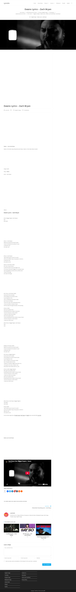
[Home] (29, 17)
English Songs (45, 12)
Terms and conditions (26, 577)
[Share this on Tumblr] (17, 491)
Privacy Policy (24, 579)
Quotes (6, 586)
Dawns (38, 13)
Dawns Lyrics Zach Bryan (51, 13)
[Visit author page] (6, 514)
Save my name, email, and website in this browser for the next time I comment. (21, 561)
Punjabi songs (17, 415)
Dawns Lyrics (42, 13)
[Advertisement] (63, 73)
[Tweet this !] (10, 491)
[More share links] (22, 491)
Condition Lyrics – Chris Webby (11, 534)
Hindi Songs (22, 415)
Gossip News (7, 582)
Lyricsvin (23, 12)
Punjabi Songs (7, 577)
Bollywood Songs (8, 579)
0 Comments (51, 12)
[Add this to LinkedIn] (12, 491)
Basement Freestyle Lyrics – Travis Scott (43, 537)
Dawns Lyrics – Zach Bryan (42, 17)
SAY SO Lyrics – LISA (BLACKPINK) (27, 534)
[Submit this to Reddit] (19, 491)
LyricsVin (7, 3)
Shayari (6, 584)
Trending (6, 575)
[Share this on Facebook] (8, 491)
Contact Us (24, 572)
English (28, 415)
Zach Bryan (58, 13)
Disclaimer (24, 575)
